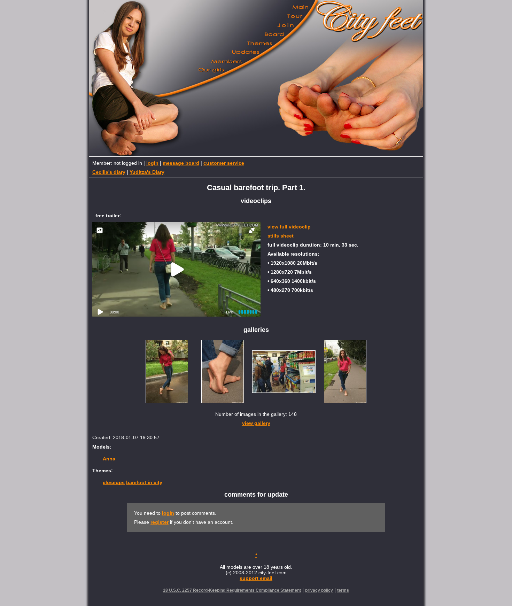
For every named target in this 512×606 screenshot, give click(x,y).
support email (256, 578)
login (152, 163)
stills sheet (280, 236)
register (159, 522)
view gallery (256, 423)
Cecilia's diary (108, 172)
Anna (109, 458)
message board (181, 163)
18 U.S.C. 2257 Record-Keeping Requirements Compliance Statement (232, 590)
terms (343, 590)
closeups (114, 482)
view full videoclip (289, 227)
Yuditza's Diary (147, 172)
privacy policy (319, 590)
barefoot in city (144, 482)
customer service (223, 163)
